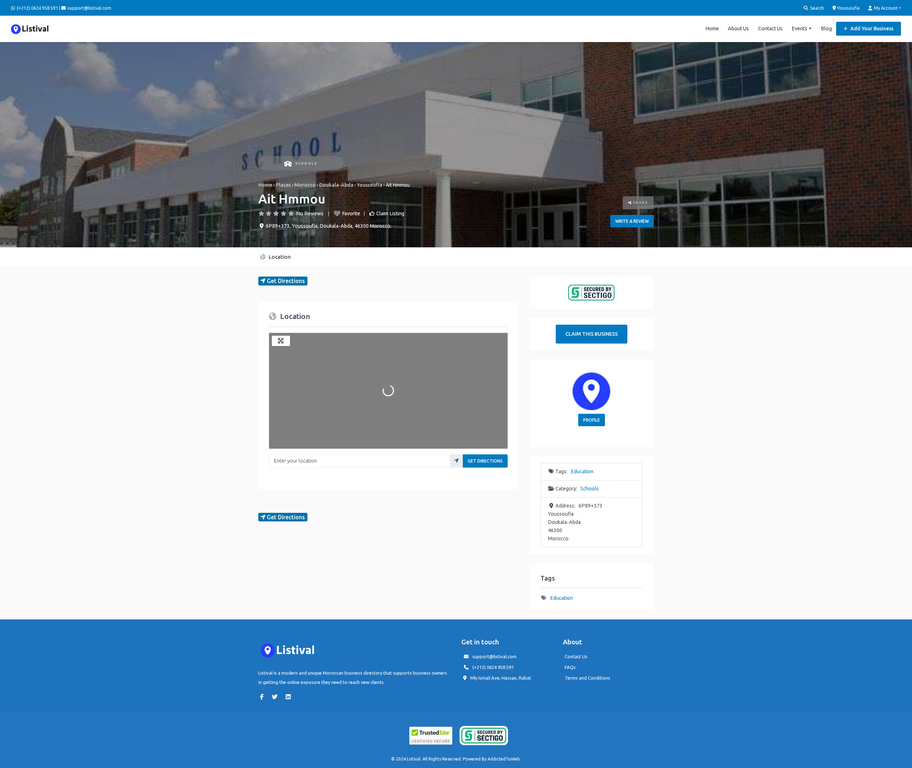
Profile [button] (591, 420)
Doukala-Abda (336, 185)
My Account (885, 7)
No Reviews (309, 213)
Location (279, 257)
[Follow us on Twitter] (276, 697)
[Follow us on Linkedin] (290, 697)
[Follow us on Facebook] (263, 697)
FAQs (570, 667)
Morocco (305, 185)
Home (712, 28)
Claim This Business (591, 334)
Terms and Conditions (587, 677)
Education (582, 471)
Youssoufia (848, 7)
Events (799, 28)
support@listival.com (494, 656)
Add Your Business (871, 28)
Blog (826, 28)
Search (816, 7)
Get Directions (485, 461)
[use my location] (456, 461)
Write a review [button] (632, 221)
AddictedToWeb (504, 759)
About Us (738, 28)
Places (283, 185)
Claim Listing (390, 213)
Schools (306, 163)
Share (640, 203)
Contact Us (770, 28)
